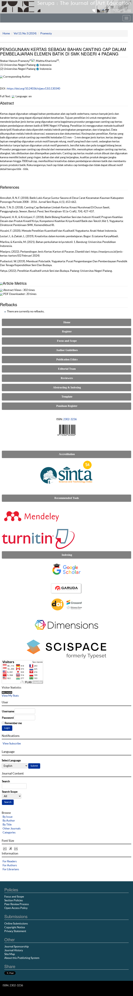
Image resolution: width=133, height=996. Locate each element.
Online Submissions (16, 923)
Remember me (13, 723)
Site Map (9, 954)
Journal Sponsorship (16, 946)
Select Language (11, 760)
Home (6, 33)
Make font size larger (16, 848)
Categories (9, 832)
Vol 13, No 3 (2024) (25, 33)
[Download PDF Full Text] (13, 96)
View (6, 743)
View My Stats (10, 695)
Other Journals (12, 828)
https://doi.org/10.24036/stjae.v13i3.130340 (33, 88)
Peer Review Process (16, 904)
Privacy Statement (15, 931)
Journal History (13, 950)
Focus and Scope (14, 896)
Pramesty (46, 33)
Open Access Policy (16, 907)
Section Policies (13, 900)
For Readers (10, 861)
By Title (7, 824)
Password (8, 717)
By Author (9, 820)
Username (8, 711)
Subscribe (15, 743)
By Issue (7, 816)
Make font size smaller (5, 848)
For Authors (10, 865)
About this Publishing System (21, 957)
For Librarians (11, 869)
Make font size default (10, 848)
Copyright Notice (14, 927)
